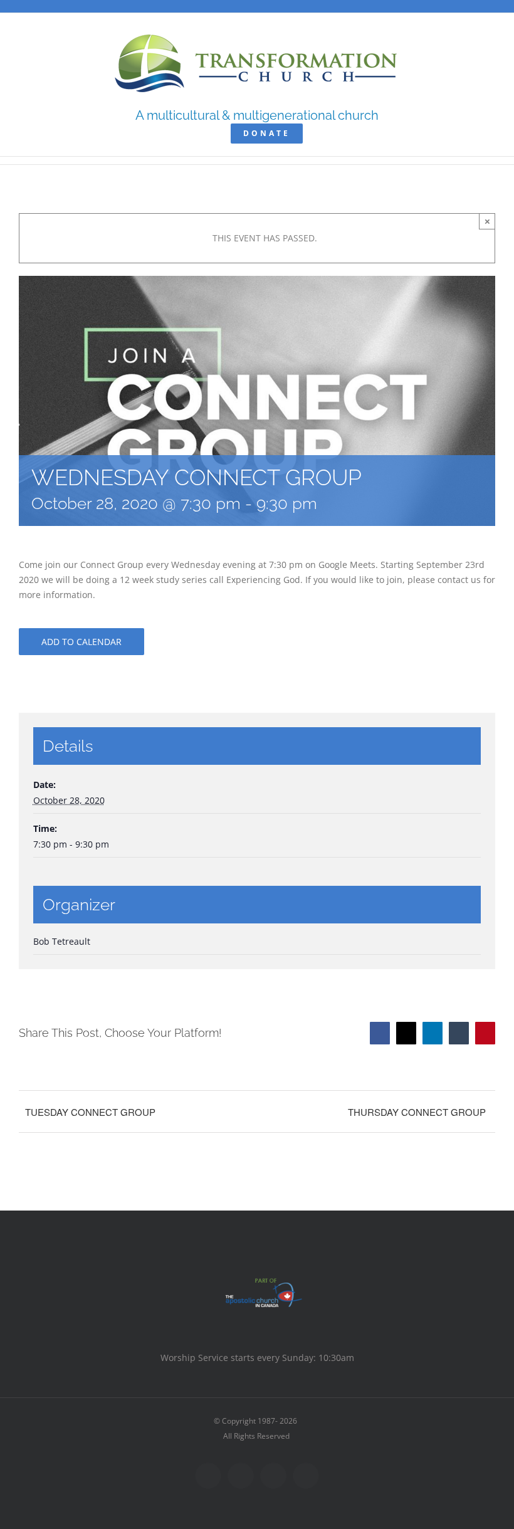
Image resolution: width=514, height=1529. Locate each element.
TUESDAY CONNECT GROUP (90, 1111)
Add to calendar (81, 641)
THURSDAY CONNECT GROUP (417, 1111)
